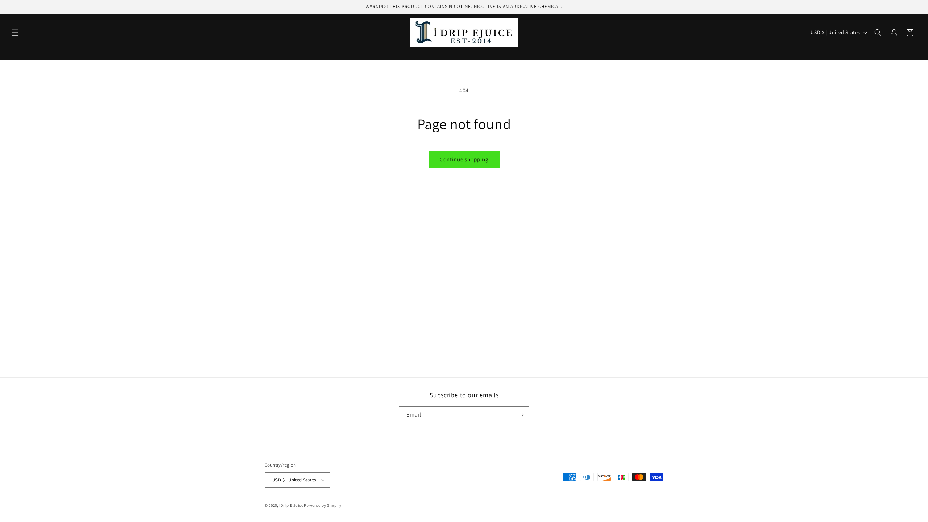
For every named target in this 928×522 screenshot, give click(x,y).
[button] (15, 33)
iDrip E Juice (291, 505)
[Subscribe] (521, 414)
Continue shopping (464, 159)
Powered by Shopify (322, 505)
